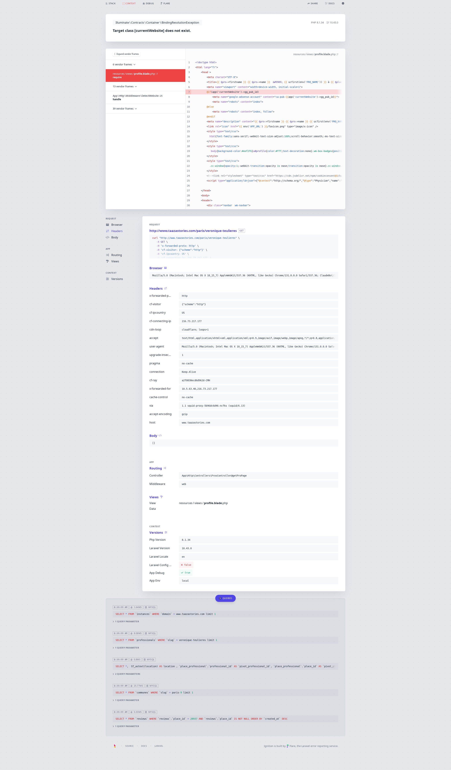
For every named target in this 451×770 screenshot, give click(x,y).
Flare (292, 746)
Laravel (159, 745)
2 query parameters (127, 674)
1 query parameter (127, 621)
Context (111, 272)
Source (129, 745)
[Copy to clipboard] (334, 238)
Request (111, 218)
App (108, 248)
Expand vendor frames (128, 53)
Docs (144, 745)
